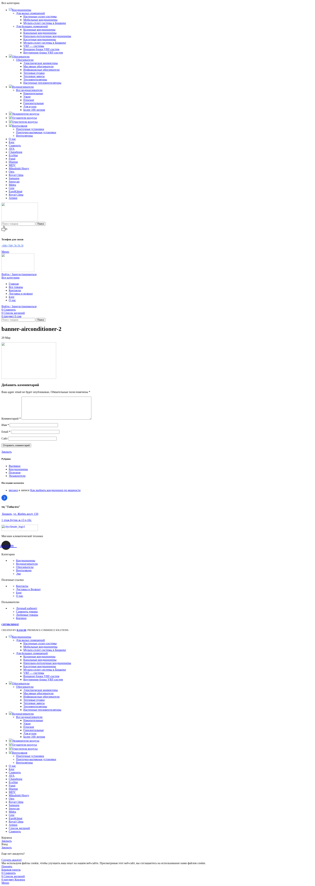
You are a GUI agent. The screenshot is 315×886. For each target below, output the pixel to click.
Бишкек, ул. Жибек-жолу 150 (19, 513)
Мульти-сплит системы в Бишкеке (44, 23)
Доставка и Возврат (28, 589)
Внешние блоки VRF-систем (41, 49)
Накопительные (33, 93)
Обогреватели (25, 59)
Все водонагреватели (29, 90)
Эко (18, 573)
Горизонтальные (33, 103)
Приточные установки (30, 129)
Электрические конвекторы (40, 63)
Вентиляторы (24, 135)
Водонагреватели (27, 563)
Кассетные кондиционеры (39, 39)
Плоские (28, 99)
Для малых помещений (30, 13)
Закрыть (6, 451)
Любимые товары (27, 614)
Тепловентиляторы (35, 79)
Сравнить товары (27, 611)
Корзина (21, 618)
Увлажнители (17, 475)
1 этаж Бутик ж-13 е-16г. (16, 520)
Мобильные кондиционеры (40, 19)
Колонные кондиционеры (39, 29)
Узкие (27, 96)
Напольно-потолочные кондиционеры (47, 36)
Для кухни (29, 106)
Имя (5, 425)
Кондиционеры (18, 469)
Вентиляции (24, 570)
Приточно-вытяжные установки (36, 132)
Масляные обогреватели (38, 66)
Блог (19, 592)
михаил (13, 490)
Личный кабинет (26, 608)
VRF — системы (33, 46)
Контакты (22, 586)
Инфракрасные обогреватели (41, 69)
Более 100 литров (34, 109)
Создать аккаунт (11, 859)
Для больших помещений (32, 26)
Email (5, 431)
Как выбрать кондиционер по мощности (55, 490)
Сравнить (15, 831)
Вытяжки (14, 466)
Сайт (4, 438)
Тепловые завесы (34, 76)
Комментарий (11, 418)
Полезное (15, 472)
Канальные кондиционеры (40, 32)
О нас (19, 595)
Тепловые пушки (34, 73)
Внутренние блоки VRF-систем (43, 52)
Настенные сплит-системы (40, 16)
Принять (6, 866)
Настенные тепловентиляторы (42, 82)
